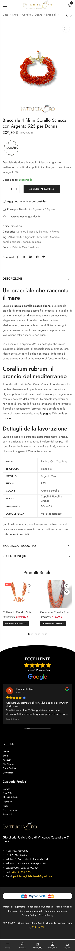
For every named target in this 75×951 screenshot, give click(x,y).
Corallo (26, 15)
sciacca (36, 242)
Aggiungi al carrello (41, 189)
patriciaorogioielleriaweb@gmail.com (32, 876)
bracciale (42, 237)
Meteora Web (39, 927)
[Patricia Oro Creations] (11, 148)
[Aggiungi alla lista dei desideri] (29, 585)
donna (26, 242)
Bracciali (51, 15)
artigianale (29, 237)
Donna (38, 15)
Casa (5, 15)
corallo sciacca (12, 242)
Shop (15, 15)
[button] (46, 634)
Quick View (29, 592)
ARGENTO (14, 237)
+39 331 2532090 (21, 872)
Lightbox (66, 28)
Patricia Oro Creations (25, 247)
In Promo (54, 232)
